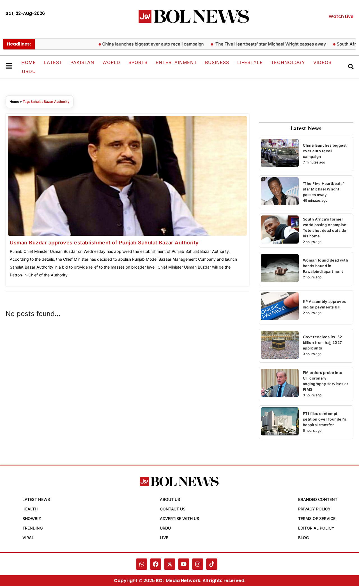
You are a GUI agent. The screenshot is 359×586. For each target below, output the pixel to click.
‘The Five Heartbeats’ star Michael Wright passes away (261, 44)
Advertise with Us (179, 518)
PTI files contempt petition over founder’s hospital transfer (324, 419)
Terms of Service (316, 518)
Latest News (36, 499)
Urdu (29, 71)
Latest (53, 62)
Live (164, 537)
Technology (288, 62)
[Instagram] (197, 564)
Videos (322, 62)
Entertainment (176, 62)
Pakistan (82, 62)
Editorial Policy (316, 528)
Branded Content (317, 499)
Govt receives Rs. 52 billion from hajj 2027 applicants (322, 342)
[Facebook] (155, 564)
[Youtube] (183, 564)
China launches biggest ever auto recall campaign (144, 44)
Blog (303, 537)
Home (28, 62)
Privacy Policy (314, 508)
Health (30, 508)
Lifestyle (250, 62)
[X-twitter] (169, 564)
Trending (32, 528)
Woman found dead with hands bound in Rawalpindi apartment (325, 266)
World (111, 62)
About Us (170, 499)
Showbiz (31, 518)
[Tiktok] (211, 564)
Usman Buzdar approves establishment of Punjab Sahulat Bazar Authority (104, 243)
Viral (28, 537)
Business (217, 62)
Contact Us (172, 508)
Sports (138, 62)
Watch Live (341, 16)
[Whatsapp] (141, 564)
